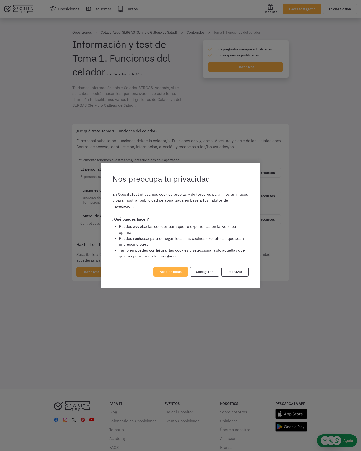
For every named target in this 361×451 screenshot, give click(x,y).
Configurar (204, 272)
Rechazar (234, 272)
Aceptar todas (171, 272)
